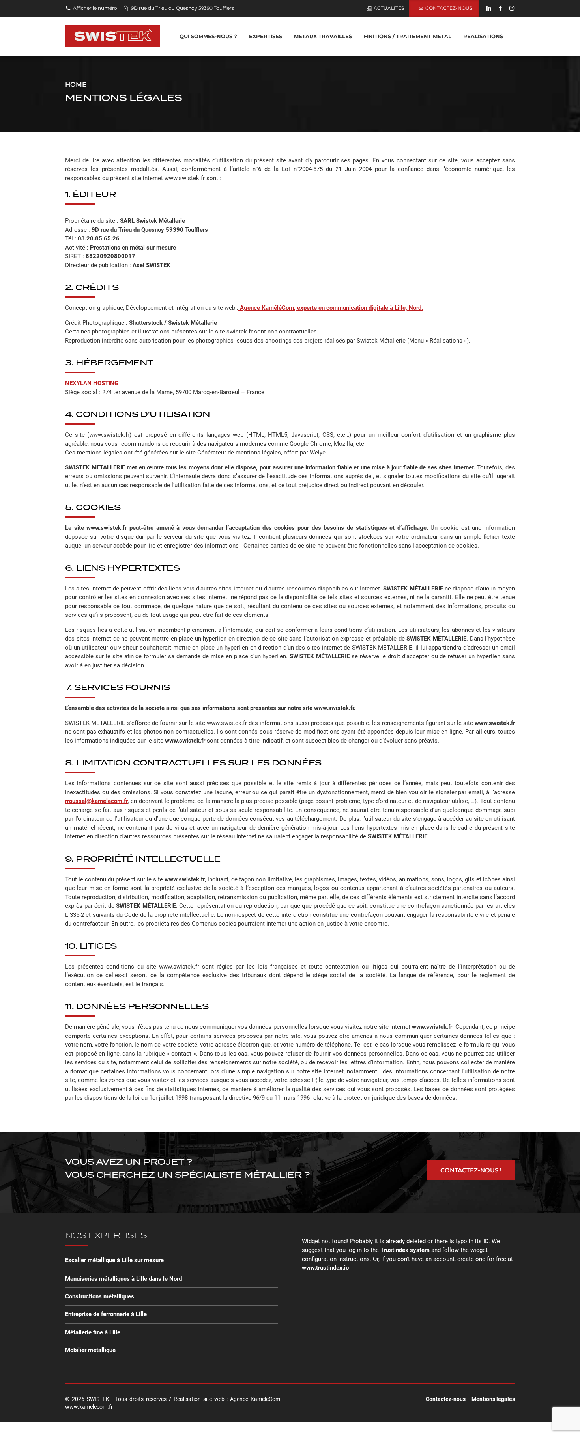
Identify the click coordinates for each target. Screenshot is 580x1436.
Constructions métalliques (99, 1296)
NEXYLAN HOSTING (91, 383)
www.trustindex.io (325, 1267)
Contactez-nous (446, 1399)
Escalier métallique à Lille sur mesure (114, 1260)
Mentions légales (493, 1399)
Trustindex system (405, 1249)
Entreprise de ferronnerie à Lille (106, 1314)
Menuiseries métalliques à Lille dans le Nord (123, 1278)
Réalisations (483, 36)
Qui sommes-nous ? (208, 36)
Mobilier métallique (90, 1350)
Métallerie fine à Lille (92, 1332)
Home (75, 84)
